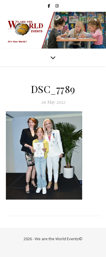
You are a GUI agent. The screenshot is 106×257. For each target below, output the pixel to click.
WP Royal (67, 245)
